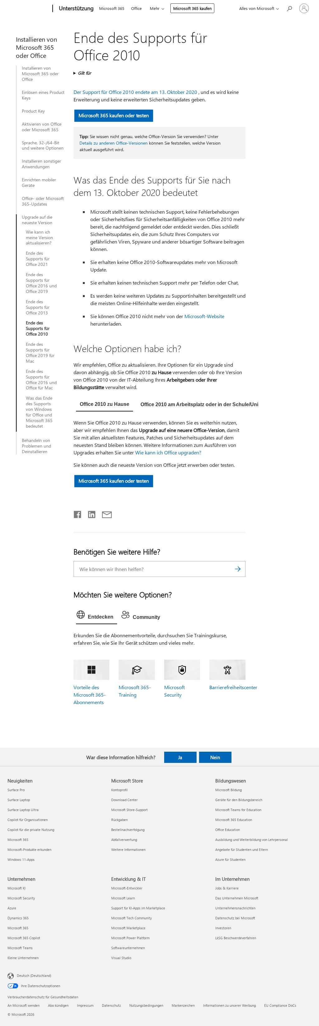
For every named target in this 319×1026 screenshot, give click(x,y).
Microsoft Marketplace (128, 928)
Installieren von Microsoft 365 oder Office (40, 73)
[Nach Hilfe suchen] (289, 8)
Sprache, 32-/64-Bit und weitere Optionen (43, 145)
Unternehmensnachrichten (235, 908)
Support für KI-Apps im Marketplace (138, 908)
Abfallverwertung (124, 839)
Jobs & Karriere (227, 888)
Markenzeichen (183, 1005)
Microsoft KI (16, 888)
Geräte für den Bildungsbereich (238, 799)
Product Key (33, 111)
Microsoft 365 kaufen (192, 8)
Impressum (85, 1005)
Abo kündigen (58, 1005)
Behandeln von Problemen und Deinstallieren (36, 446)
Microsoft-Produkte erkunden (29, 849)
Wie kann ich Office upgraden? (168, 452)
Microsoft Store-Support (129, 809)
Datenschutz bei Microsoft (235, 918)
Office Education (227, 829)
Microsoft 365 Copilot (23, 937)
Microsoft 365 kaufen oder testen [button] (114, 115)
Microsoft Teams (20, 947)
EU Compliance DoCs (280, 1005)
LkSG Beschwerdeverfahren (235, 937)
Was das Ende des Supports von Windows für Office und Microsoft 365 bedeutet (39, 412)
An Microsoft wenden (23, 1005)
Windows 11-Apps (21, 859)
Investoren (223, 928)
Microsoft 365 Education (233, 819)
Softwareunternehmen (128, 947)
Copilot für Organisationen (27, 819)
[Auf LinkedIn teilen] (89, 513)
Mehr (155, 8)
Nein (215, 757)
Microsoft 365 (111, 8)
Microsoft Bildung (228, 789)
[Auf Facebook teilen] (78, 513)
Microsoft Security (21, 898)
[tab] (104, 404)
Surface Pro (16, 789)
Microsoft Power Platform (130, 937)
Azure (11, 908)
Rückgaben (119, 819)
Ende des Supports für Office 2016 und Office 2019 (41, 283)
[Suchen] (237, 569)
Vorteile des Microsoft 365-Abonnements (90, 694)
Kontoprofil (119, 789)
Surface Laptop (18, 799)
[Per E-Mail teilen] (104, 513)
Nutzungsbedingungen (146, 1005)
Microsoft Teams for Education (238, 809)
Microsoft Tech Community (131, 918)
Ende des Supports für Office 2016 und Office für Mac (41, 380)
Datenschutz (111, 1005)
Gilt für (84, 73)
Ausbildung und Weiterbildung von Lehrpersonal (251, 839)
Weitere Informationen (128, 849)
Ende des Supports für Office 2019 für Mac (40, 352)
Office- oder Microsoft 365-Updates (43, 201)
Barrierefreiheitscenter (233, 687)
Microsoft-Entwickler (126, 888)
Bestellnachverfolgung (128, 829)
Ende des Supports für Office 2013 (38, 307)
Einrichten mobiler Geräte (39, 182)
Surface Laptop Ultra (23, 809)
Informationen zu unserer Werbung (229, 1005)
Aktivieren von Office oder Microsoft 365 (41, 126)
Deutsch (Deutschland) (34, 975)
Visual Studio (121, 957)
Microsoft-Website (204, 316)
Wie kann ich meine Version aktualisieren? (39, 237)
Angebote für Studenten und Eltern (241, 849)
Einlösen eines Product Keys (43, 95)
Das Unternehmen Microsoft (236, 898)
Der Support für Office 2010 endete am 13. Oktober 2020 (135, 92)
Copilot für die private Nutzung (30, 829)
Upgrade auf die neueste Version (37, 219)
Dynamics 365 (18, 918)
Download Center (124, 799)
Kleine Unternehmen (23, 957)
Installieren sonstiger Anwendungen (41, 163)
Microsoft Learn (123, 898)
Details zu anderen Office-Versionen (113, 143)
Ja (180, 757)
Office (136, 8)
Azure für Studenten (230, 859)
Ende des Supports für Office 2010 (38, 328)
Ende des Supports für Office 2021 (38, 258)
